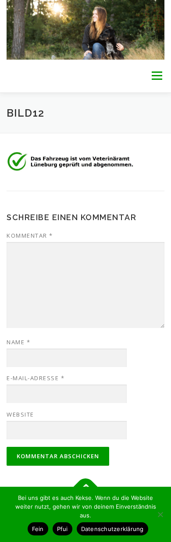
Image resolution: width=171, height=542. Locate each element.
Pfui (62, 528)
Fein (38, 528)
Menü (156, 76)
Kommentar (30, 235)
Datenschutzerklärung (112, 528)
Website (20, 414)
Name (18, 342)
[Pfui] (160, 514)
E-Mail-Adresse (35, 378)
